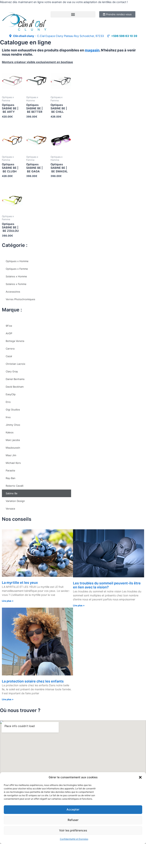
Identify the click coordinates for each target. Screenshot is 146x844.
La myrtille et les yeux (20, 583)
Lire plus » (7, 600)
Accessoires (13, 291)
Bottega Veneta (15, 340)
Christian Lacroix (15, 363)
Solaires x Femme (16, 284)
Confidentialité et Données (74, 839)
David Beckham (15, 386)
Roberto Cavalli (14, 485)
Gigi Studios (13, 409)
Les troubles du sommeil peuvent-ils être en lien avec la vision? (107, 585)
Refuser (73, 820)
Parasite (10, 470)
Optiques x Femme (17, 268)
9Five (9, 325)
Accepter (73, 809)
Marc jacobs (13, 440)
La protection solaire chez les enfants (33, 681)
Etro (8, 401)
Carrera (10, 348)
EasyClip (11, 394)
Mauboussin (13, 447)
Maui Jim (11, 455)
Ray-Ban (10, 478)
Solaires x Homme (16, 276)
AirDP (9, 333)
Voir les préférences (73, 830)
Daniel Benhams (15, 379)
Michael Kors (13, 462)
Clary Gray (12, 371)
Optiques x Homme (17, 261)
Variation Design (15, 500)
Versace (10, 508)
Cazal (9, 356)
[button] (140, 777)
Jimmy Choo (13, 424)
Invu (8, 417)
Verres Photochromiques (20, 299)
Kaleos (9, 432)
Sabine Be (11, 493)
